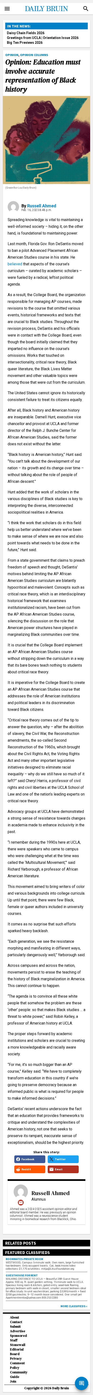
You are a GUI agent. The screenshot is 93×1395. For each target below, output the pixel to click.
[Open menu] (7, 8)
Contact (16, 1322)
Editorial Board (17, 1351)
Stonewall (17, 1345)
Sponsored (18, 1335)
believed (15, 264)
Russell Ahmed (41, 205)
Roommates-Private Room (24, 1259)
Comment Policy (17, 1365)
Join (13, 1381)
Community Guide (18, 1374)
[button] (86, 8)
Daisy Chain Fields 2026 (25, 33)
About (14, 1317)
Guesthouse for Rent (22, 1275)
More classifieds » (74, 1306)
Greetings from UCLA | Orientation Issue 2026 (42, 38)
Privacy (16, 1358)
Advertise (17, 1331)
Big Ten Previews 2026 (24, 43)
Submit (15, 1326)
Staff (13, 1340)
